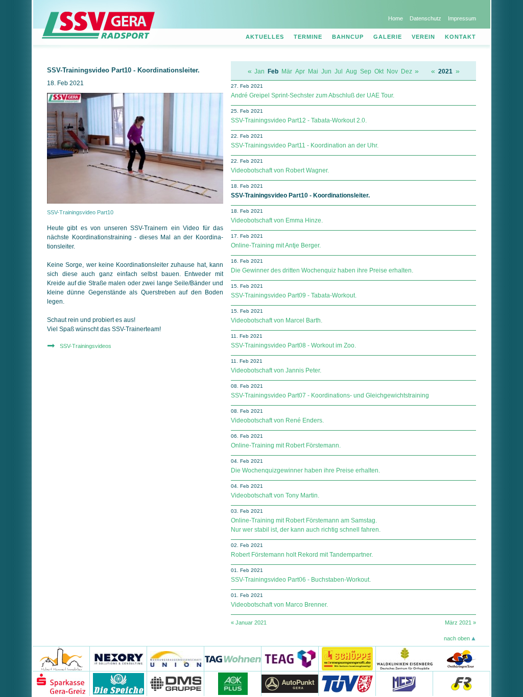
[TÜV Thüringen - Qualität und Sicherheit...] (347, 683)
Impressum (462, 18)
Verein (423, 37)
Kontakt (460, 37)
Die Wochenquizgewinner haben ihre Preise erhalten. (305, 470)
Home (395, 18)
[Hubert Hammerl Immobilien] (61, 658)
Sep (365, 71)
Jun (326, 71)
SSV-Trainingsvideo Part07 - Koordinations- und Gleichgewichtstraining (330, 395)
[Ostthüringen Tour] (461, 658)
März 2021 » (460, 622)
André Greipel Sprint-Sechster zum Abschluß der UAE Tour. (312, 95)
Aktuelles (265, 37)
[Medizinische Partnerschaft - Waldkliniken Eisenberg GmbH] (404, 658)
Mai (313, 71)
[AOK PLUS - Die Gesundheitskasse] (233, 683)
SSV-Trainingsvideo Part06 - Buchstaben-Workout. (301, 579)
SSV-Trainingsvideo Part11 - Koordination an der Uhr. (304, 145)
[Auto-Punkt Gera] (290, 683)
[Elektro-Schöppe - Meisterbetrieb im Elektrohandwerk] (347, 658)
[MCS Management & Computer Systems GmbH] (404, 683)
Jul (339, 71)
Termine (308, 37)
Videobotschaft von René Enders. (277, 420)
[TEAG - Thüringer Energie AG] (290, 658)
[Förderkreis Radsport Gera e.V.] (461, 683)
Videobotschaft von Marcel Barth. (276, 320)
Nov (392, 71)
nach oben (457, 638)
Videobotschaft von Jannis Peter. (276, 370)
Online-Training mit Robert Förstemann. (286, 445)
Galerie (387, 37)
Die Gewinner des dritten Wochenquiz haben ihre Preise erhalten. (322, 270)
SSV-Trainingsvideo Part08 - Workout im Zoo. (293, 345)
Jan (259, 71)
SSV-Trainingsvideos (85, 346)
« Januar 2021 (249, 622)
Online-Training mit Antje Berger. (276, 245)
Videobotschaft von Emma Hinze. (277, 220)
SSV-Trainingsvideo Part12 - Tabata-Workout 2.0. (299, 120)
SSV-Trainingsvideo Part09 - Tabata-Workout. (293, 295)
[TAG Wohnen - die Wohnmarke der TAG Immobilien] (233, 658)
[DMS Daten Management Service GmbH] (175, 683)
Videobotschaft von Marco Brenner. (279, 604)
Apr (300, 71)
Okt (379, 71)
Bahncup (348, 37)
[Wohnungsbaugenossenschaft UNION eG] (175, 658)
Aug (351, 71)
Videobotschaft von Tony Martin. (275, 495)
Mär (286, 71)
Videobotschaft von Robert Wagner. (280, 170)
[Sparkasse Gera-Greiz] (61, 683)
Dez (406, 71)
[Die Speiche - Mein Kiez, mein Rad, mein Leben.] (118, 683)
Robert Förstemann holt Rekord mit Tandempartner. (302, 554)
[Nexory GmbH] (118, 658)
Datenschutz (425, 18)
